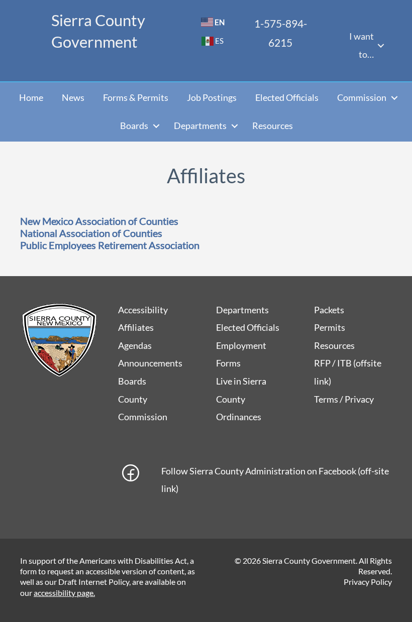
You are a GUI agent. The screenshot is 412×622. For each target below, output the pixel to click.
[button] (381, 45)
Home (31, 97)
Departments (200, 125)
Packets (329, 309)
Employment (241, 345)
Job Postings (212, 97)
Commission (361, 97)
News (73, 97)
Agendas (135, 345)
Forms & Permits (135, 97)
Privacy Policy (368, 581)
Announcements (150, 362)
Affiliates (136, 327)
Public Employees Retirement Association (109, 245)
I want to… (361, 45)
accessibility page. (64, 592)
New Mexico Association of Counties (99, 221)
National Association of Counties (91, 233)
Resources (272, 125)
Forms (228, 362)
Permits (329, 327)
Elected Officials (287, 97)
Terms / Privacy (344, 399)
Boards (134, 125)
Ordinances (238, 416)
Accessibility (143, 309)
